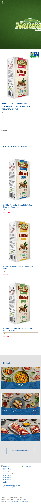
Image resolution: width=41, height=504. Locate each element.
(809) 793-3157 (7, 477)
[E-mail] (17, 130)
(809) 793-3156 (7, 475)
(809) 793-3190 (7, 479)
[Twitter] (13, 130)
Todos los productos (20, 451)
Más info (6, 213)
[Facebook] (9, 130)
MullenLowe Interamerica (19, 501)
